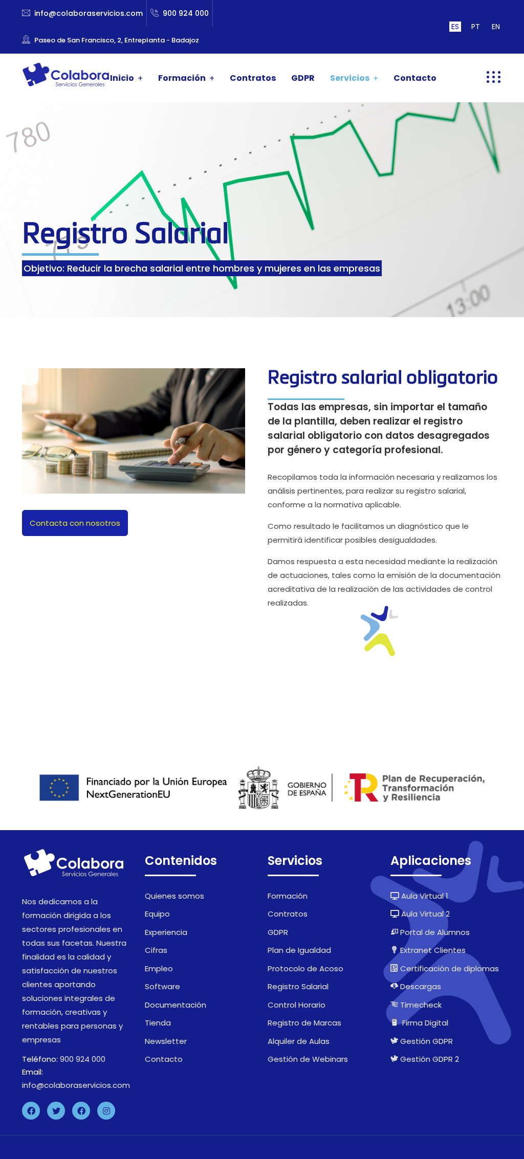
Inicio (122, 78)
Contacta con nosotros (75, 523)
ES (455, 26)
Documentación (175, 1004)
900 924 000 (186, 13)
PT (475, 26)
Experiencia (166, 932)
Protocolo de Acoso (305, 968)
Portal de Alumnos (434, 932)
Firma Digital (425, 1022)
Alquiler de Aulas (299, 1041)
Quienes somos (174, 895)
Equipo (157, 913)
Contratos (253, 78)
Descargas (419, 986)
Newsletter (166, 1041)
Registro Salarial (298, 986)
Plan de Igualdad (299, 950)
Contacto (415, 78)
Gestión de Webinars (308, 1059)
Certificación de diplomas (448, 968)
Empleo (159, 968)
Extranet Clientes (432, 950)
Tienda (158, 1022)
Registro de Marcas (304, 1022)
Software (162, 986)
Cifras (156, 950)
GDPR (303, 78)
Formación (182, 78)
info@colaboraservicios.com (88, 13)
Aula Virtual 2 (424, 913)
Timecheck (420, 1004)
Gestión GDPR (425, 1041)
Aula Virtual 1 (423, 895)
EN (496, 26)
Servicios (349, 78)
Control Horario (296, 1004)
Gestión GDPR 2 (428, 1059)
